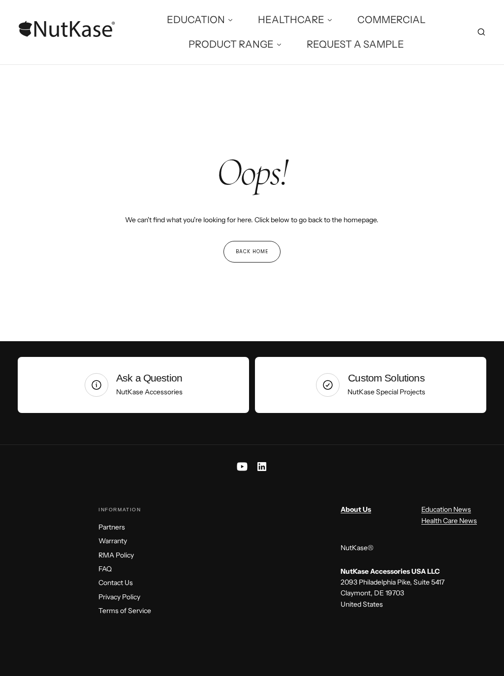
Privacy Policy (119, 596)
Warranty (112, 540)
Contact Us (115, 582)
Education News (446, 509)
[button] (481, 33)
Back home (252, 251)
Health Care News (449, 520)
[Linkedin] (262, 466)
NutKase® (357, 547)
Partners (111, 527)
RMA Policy (116, 555)
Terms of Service (124, 610)
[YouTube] (242, 466)
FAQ (105, 568)
